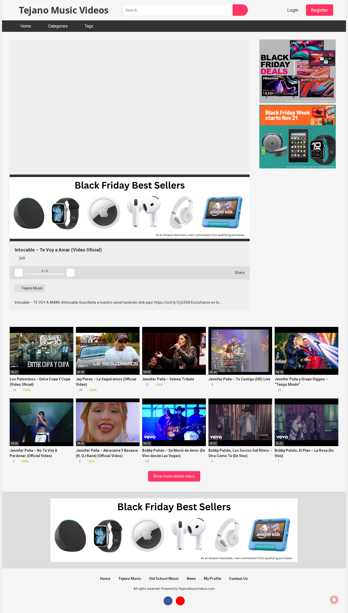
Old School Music (164, 579)
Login (292, 10)
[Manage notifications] (334, 600)
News (191, 579)
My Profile (212, 579)
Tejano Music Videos (63, 10)
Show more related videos (174, 476)
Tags (89, 26)
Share (239, 273)
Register (319, 10)
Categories (58, 26)
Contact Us (238, 579)
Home (25, 26)
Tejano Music (32, 288)
